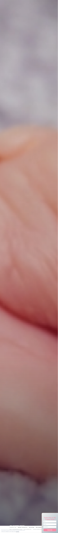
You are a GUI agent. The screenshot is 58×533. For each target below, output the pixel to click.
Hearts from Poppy (31, 527)
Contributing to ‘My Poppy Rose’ (37, 529)
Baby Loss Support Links (39, 527)
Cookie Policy (17, 531)
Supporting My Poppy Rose (28, 529)
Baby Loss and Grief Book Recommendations (16, 529)
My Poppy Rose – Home (13, 527)
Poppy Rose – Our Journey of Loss (22, 527)
